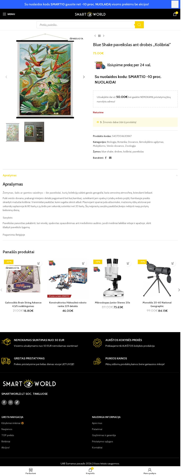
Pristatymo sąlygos (102, 441)
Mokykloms (99, 145)
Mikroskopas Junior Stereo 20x (112, 302)
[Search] (139, 24)
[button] (6, 76)
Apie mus (97, 423)
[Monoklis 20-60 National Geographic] (157, 278)
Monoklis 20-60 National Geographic (157, 304)
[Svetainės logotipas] (90, 13)
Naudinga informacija (106, 417)
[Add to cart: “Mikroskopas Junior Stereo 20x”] (128, 263)
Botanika (122, 142)
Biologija (111, 142)
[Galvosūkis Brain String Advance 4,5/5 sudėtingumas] (23, 278)
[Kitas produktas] (104, 36)
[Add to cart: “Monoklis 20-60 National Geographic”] (173, 263)
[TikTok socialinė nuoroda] (17, 402)
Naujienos (6, 429)
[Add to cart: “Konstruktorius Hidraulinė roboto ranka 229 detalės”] (83, 263)
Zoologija (130, 145)
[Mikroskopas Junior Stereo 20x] (112, 278)
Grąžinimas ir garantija (104, 435)
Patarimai (97, 429)
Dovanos (133, 142)
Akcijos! (5, 447)
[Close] (175, 4)
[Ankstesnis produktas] (95, 36)
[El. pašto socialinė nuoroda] (110, 157)
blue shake (107, 151)
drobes (118, 151)
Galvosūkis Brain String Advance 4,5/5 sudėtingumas (23, 304)
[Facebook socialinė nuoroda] (106, 157)
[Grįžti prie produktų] (99, 36)
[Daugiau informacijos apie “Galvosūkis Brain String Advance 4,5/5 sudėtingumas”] (39, 263)
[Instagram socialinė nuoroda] (10, 402)
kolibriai (127, 151)
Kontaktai (97, 447)
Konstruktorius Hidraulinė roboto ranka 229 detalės (67, 304)
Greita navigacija (12, 417)
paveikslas (138, 151)
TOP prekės (7, 435)
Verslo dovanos (115, 145)
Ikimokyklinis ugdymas (151, 142)
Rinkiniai (5, 441)
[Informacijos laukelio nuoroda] (44, 343)
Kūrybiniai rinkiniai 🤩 (12, 423)
